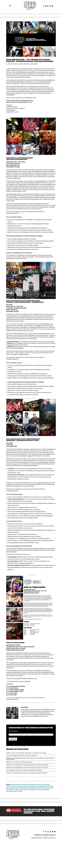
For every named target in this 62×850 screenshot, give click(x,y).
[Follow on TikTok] (50, 6)
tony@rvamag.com (12, 112)
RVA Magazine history (33, 789)
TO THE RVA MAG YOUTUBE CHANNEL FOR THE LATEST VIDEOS (39, 811)
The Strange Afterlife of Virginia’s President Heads (24, 770)
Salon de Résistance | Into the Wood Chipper (21, 755)
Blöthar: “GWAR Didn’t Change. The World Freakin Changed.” (27, 773)
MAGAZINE (34, 64)
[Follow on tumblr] (48, 831)
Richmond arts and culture (14, 786)
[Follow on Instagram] (45, 6)
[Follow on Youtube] (52, 6)
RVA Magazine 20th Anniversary (16, 789)
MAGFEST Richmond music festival (38, 784)
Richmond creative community (33, 786)
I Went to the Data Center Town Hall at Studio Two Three (26, 753)
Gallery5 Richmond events (19, 784)
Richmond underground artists (43, 788)
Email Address (13, 731)
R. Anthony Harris (11, 107)
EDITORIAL (26, 64)
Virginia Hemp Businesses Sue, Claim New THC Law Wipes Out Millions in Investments (30, 759)
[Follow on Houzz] (48, 6)
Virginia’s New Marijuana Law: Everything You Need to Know (27, 767)
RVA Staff (11, 64)
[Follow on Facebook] (43, 6)
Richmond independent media (24, 788)
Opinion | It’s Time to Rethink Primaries (19, 762)
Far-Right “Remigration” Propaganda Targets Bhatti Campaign (27, 764)
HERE (30, 102)
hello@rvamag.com (49, 835)
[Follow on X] (45, 831)
